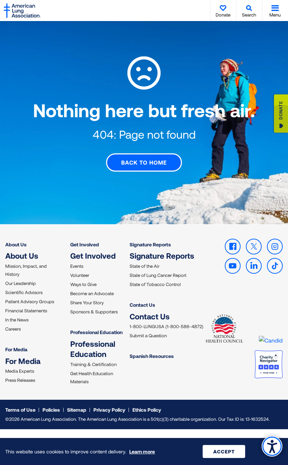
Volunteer (79, 275)
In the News (16, 320)
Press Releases (20, 380)
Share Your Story (87, 302)
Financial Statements (26, 310)
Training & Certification (93, 364)
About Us (16, 244)
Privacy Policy (109, 410)
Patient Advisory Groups (29, 301)
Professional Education (96, 332)
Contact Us (142, 305)
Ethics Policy (146, 410)
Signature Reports (150, 244)
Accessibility (272, 446)
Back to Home (144, 162)
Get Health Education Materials (91, 377)
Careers (13, 329)
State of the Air (144, 266)
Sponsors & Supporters (94, 311)
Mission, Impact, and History (26, 270)
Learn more (142, 451)
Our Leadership (20, 283)
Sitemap (76, 410)
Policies (51, 410)
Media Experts (19, 371)
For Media (16, 349)
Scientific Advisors (23, 292)
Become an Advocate (92, 293)
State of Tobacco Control (155, 284)
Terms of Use (20, 410)
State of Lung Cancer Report (158, 275)
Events (76, 266)
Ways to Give (83, 284)
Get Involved (84, 244)
